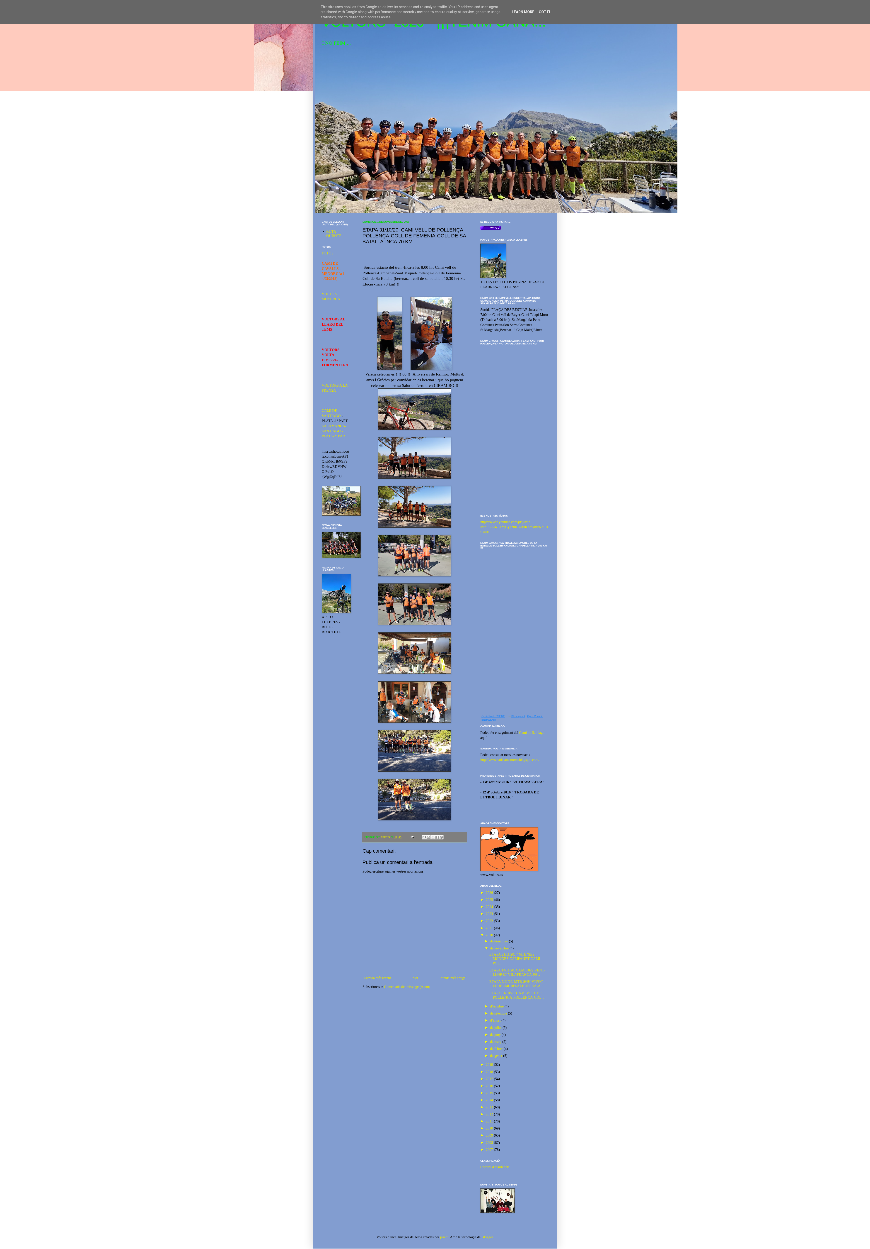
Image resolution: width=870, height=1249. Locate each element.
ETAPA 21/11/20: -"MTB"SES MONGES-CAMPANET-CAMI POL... (514, 958)
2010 (490, 1128)
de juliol (496, 1027)
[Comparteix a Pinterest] (441, 837)
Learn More (523, 12)
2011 (490, 1121)
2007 (490, 1149)
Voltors (386, 837)
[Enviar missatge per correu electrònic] (412, 837)
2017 (490, 1079)
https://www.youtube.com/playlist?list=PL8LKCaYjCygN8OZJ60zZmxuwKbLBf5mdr (514, 527)
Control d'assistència (495, 1167)
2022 (490, 921)
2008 (490, 1142)
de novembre (500, 948)
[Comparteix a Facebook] (437, 837)
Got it (545, 12)
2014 (490, 1100)
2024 (490, 907)
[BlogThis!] (428, 837)
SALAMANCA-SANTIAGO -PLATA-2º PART (334, 431)
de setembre (499, 1013)
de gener (496, 1056)
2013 (490, 1107)
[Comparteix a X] (432, 837)
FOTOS (328, 253)
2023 (490, 914)
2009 (490, 1135)
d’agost (495, 1020)
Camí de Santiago (531, 732)
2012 (490, 1114)
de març (496, 1042)
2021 (490, 928)
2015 (490, 1093)
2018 (490, 1072)
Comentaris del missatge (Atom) (407, 987)
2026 (490, 893)
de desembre (499, 941)
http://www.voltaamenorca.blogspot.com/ (509, 760)
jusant (444, 1237)
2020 (490, 935)
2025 (490, 900)
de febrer (497, 1049)
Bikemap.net (518, 716)
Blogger (487, 1237)
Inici (414, 978)
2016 (490, 1086)
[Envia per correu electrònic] (424, 837)
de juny (496, 1035)
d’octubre (497, 1006)
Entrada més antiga (452, 978)
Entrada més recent (377, 978)
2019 (490, 1064)
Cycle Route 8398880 (493, 716)
